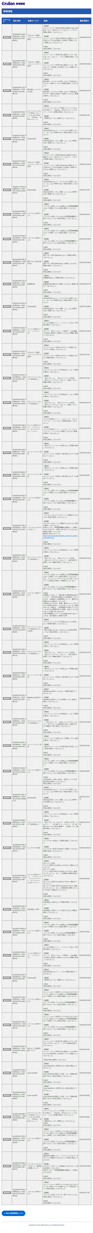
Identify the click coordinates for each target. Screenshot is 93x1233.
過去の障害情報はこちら (14, 1213)
